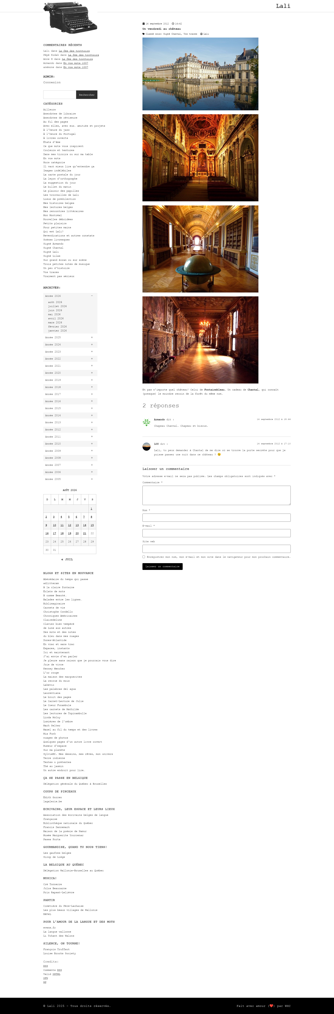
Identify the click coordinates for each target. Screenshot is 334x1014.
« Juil (67, 559)
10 (54, 525)
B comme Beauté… (54, 595)
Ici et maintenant (56, 652)
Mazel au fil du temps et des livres (70, 729)
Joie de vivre (53, 664)
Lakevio (48, 684)
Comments (52, 970)
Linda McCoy (51, 717)
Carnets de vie (54, 607)
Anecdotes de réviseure (60, 117)
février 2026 (57, 326)
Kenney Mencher (54, 668)
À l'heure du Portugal (59, 134)
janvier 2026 (57, 330)
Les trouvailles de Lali (61, 194)
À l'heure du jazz (56, 129)
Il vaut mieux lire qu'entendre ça (68, 166)
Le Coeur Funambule (57, 705)
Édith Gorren (52, 797)
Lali (283, 6)
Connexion (52, 82)
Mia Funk (49, 733)
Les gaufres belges (57, 852)
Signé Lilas (51, 255)
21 (84, 533)
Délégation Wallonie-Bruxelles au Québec (73, 870)
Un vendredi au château (161, 28)
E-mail (148, 525)
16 (47, 533)
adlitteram (51, 583)
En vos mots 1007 (75, 63)
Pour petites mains (57, 227)
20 (77, 533)
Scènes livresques (56, 239)
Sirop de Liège (54, 857)
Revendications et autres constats (68, 235)
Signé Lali (51, 251)
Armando (159, 419)
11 (62, 525)
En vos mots (51, 158)
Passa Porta (51, 839)
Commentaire (152, 482)
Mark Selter (51, 725)
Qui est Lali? (53, 231)
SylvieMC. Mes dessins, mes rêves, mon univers (78, 754)
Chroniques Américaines (60, 615)
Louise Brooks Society (59, 953)
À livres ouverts (55, 138)
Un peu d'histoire (56, 268)
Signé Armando (53, 243)
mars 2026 (55, 322)
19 (69, 533)
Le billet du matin (57, 186)
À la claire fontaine (58, 587)
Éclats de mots (54, 591)
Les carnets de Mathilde (61, 709)
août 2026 (55, 302)
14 (84, 525)
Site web (148, 541)
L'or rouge (51, 672)
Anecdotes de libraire (59, 113)
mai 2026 (54, 314)
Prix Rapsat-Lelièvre (58, 892)
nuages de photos (55, 737)
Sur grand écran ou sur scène (65, 260)
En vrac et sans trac (58, 644)
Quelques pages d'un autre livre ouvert (72, 741)
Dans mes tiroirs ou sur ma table (68, 154)
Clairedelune (52, 619)
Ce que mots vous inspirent (63, 146)
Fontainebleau (214, 389)
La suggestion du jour (59, 182)
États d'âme (51, 142)
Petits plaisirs (54, 223)
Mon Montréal (52, 215)
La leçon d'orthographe (60, 178)
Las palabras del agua (59, 689)
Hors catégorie (54, 162)
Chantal (253, 389)
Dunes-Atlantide (54, 640)
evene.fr (49, 927)
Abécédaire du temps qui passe (65, 579)
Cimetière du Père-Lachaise (63, 906)
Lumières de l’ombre (58, 721)
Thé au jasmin (53, 766)
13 (77, 525)
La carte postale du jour (61, 174)
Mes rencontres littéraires (63, 211)
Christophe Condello (58, 611)
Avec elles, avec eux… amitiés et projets (74, 125)
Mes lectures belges (58, 207)
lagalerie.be (52, 801)
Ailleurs (49, 109)
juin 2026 (55, 310)
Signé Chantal (53, 247)
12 (69, 525)
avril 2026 (56, 318)
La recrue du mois (56, 680)
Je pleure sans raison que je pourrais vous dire (79, 660)
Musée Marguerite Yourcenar (63, 835)
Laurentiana (51, 693)
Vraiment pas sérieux (58, 276)
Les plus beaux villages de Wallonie (70, 910)
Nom (146, 510)
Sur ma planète (54, 749)
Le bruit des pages (57, 697)
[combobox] (59, 94)
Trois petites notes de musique (66, 264)
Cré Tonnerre (52, 884)
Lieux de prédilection (59, 199)
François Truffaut (56, 949)
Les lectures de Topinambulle (65, 713)
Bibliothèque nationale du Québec (68, 823)
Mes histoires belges (58, 203)
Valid (51, 974)
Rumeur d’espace (54, 745)
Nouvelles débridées (58, 219)
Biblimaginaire (54, 603)
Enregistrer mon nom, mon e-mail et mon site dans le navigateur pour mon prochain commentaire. (219, 557)
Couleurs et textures (58, 150)
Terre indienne (54, 758)
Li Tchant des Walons (58, 935)
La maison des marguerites (62, 676)
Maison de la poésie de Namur (65, 831)
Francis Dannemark (56, 827)
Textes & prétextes (57, 762)
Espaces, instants (56, 648)
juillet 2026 (57, 306)
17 (54, 533)
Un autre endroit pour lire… (64, 770)
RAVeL (47, 914)
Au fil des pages (55, 121)
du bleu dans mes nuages (61, 636)
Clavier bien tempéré (58, 623)
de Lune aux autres (57, 628)
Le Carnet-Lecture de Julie (63, 701)
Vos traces (51, 272)
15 (92, 525)
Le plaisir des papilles (61, 190)
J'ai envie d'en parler (60, 656)
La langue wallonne (57, 931)
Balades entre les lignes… (62, 599)
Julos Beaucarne (54, 888)
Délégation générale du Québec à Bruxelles (75, 783)
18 (62, 533)
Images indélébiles (57, 170)
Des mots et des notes (59, 632)
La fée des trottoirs (74, 50)
